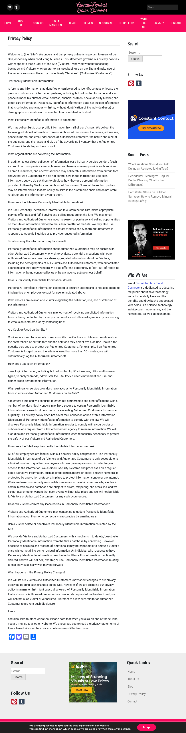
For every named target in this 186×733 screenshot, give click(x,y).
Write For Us (144, 23)
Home (8, 23)
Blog (130, 686)
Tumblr (16, 8)
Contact (175, 23)
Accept (147, 727)
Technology (126, 23)
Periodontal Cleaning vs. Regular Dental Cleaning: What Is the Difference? (148, 180)
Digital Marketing (56, 23)
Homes (88, 23)
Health (73, 23)
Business (38, 23)
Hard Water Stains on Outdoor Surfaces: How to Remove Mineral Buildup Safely (149, 196)
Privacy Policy (137, 694)
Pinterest (10, 8)
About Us (21, 23)
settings (125, 729)
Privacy (159, 23)
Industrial (106, 23)
